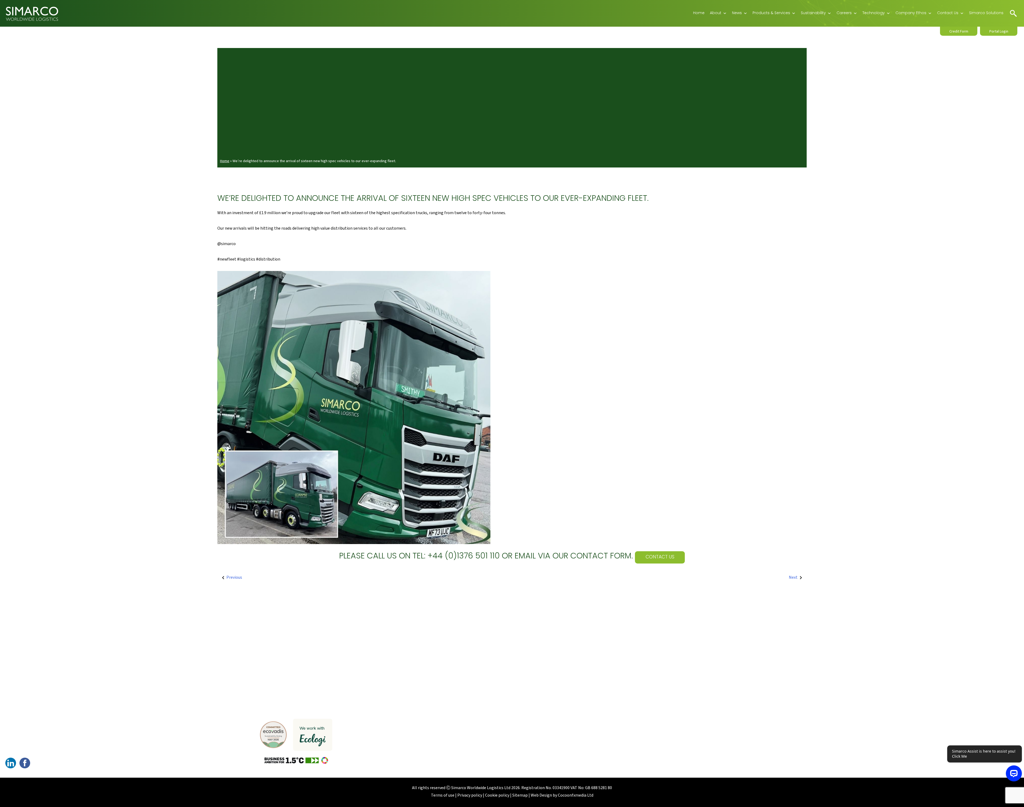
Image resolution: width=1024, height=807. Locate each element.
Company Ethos (910, 13)
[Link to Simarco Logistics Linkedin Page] (10, 763)
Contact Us (947, 13)
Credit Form (958, 31)
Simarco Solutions (986, 13)
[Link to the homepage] (32, 13)
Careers (844, 13)
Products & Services (771, 13)
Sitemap (520, 795)
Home (699, 13)
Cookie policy (497, 795)
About (715, 13)
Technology (873, 13)
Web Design (541, 795)
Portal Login (998, 31)
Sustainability (813, 13)
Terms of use (442, 795)
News (737, 13)
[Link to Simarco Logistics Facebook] (24, 763)
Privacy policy (469, 795)
